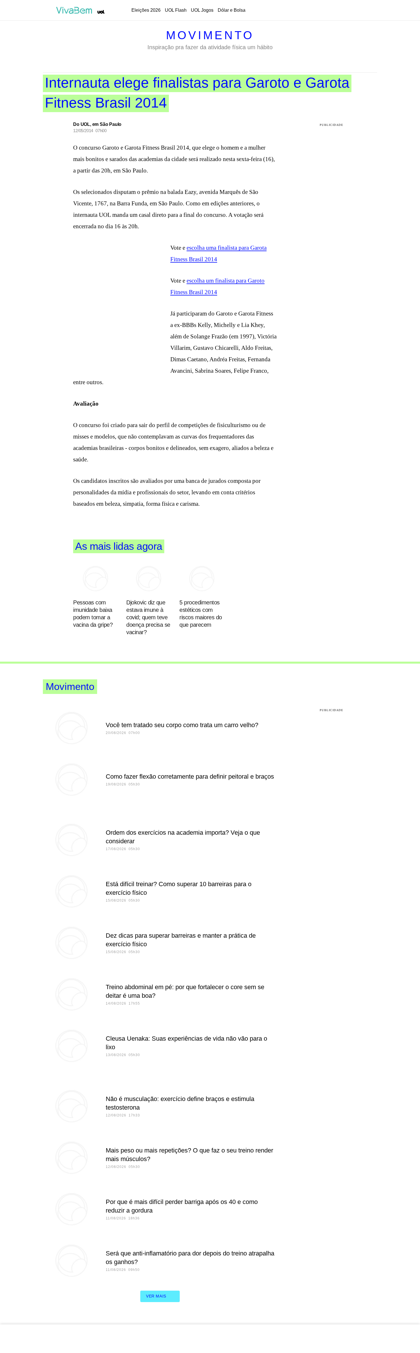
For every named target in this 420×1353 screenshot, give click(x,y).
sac (316, 11)
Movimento (210, 35)
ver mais (156, 1296)
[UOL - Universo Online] (101, 12)
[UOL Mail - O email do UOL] (331, 10)
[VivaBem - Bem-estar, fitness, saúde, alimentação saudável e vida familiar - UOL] (75, 10)
